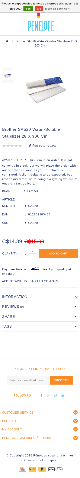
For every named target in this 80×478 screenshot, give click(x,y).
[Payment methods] (22, 469)
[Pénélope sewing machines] (41, 17)
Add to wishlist (15, 281)
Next (7, 88)
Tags (7, 326)
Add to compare (45, 281)
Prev (7, 63)
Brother (32, 191)
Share (8, 316)
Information (15, 297)
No (39, 8)
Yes (28, 8)
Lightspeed (50, 460)
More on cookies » (57, 8)
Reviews (13, 306)
